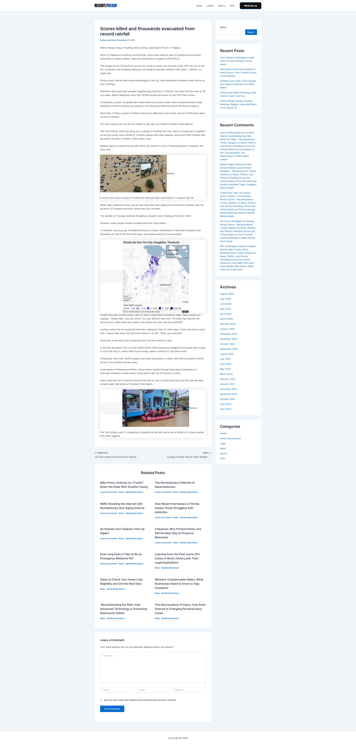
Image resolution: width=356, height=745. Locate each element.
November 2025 (228, 338)
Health (210, 5)
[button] (250, 5)
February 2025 (227, 379)
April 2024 (225, 409)
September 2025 (229, 349)
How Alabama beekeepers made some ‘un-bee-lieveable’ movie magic (237, 61)
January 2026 (227, 328)
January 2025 (227, 384)
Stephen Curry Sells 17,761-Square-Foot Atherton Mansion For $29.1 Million (238, 84)
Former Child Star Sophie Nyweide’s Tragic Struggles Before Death (238, 184)
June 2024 (225, 404)
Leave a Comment (108, 492)
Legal (223, 443)
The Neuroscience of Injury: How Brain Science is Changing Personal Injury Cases (180, 609)
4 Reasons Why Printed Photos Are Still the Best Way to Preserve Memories (178, 533)
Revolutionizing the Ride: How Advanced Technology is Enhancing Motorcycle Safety (123, 609)
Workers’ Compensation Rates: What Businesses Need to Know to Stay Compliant (179, 584)
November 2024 (228, 394)
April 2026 (225, 313)
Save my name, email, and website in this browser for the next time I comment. (140, 700)
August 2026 (227, 293)
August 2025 (227, 354)
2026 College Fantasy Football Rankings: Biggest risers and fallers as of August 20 (238, 104)
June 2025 (225, 364)
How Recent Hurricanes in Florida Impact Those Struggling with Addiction (177, 508)
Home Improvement (230, 438)
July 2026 (225, 298)
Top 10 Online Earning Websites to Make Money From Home (237, 238)
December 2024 (228, 389)
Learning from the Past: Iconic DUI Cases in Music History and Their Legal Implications (177, 558)
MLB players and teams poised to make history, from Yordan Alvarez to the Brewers (238, 72)
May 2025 (225, 369)
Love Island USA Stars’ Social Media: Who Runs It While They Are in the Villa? (237, 266)
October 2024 (227, 399)
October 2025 (227, 344)
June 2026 (225, 303)
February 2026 (227, 323)
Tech (232, 5)
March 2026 (226, 318)
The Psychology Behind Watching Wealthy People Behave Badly (237, 213)
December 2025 (228, 333)
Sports (221, 5)
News (199, 5)
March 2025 (226, 374)
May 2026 (225, 308)
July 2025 (225, 359)
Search (223, 27)
